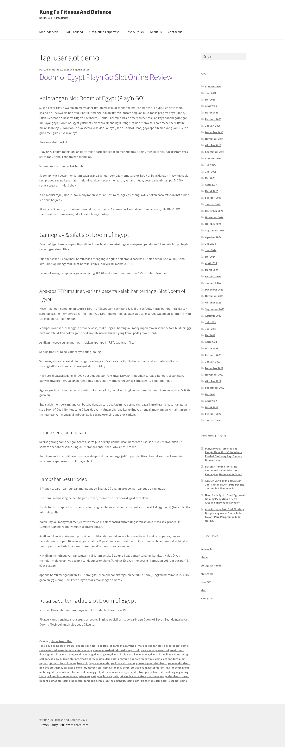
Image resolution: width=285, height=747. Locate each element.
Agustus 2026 (213, 86)
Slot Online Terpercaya (104, 32)
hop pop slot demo (50, 667)
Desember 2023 (214, 289)
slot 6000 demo (120, 667)
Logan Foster (81, 69)
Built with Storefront (74, 725)
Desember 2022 (214, 368)
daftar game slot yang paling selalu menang (66, 654)
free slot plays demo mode (93, 663)
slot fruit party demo (146, 672)
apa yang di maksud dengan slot (143, 645)
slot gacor (207, 574)
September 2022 (214, 387)
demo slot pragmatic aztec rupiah (83, 659)
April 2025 (211, 184)
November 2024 (214, 217)
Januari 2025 (212, 204)
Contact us (175, 32)
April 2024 (211, 263)
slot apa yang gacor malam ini (149, 667)
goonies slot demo (179, 663)
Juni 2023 (210, 329)
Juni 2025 (210, 171)
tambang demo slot (96, 681)
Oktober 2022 (213, 381)
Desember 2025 (214, 132)
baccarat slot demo (176, 645)
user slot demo (178, 681)
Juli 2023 (210, 322)
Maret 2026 (211, 112)
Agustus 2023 (213, 315)
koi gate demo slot (74, 667)
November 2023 (214, 296)
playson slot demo (98, 667)
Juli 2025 (210, 165)
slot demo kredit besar (65, 672)
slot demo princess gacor (117, 672)
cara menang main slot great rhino (162, 650)
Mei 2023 (210, 335)
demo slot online (160, 654)
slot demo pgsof (90, 672)
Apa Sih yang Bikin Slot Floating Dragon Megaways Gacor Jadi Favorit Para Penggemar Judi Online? (224, 514)
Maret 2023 (211, 348)
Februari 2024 (213, 276)
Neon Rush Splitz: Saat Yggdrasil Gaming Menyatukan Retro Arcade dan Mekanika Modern (225, 499)
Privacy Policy (135, 32)
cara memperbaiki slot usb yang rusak (116, 650)
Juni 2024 (210, 250)
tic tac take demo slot (154, 681)
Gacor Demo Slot (61, 641)
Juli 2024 (210, 243)
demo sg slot (102, 654)
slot (203, 590)
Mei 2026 (210, 99)
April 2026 (211, 106)
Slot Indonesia (49, 32)
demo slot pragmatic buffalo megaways (129, 659)
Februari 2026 (213, 119)
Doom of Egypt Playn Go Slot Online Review (105, 77)
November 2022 (214, 374)
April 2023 (211, 342)
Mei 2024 (210, 256)
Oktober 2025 (213, 145)
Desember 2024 (214, 211)
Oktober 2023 (213, 302)
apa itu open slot (86, 645)
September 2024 (214, 230)
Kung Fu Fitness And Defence (75, 12)
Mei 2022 (210, 394)
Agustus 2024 (213, 237)
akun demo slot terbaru (60, 645)
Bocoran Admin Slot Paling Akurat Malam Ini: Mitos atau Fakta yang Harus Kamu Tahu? (223, 470)
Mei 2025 (210, 178)
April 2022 (211, 401)
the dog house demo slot (124, 681)
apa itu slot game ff (110, 645)
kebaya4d (206, 549)
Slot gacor (207, 598)
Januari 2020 (212, 420)
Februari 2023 (213, 355)
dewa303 (206, 582)
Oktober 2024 (213, 224)
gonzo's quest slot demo (151, 663)
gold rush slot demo (123, 663)
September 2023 (214, 309)
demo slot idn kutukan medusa (130, 654)
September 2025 (214, 152)
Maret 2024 (211, 270)
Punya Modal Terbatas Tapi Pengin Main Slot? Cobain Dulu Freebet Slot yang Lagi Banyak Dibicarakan (223, 454)
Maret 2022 (211, 407)
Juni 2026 (210, 93)
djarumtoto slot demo (62, 663)
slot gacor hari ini (211, 565)
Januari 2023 (212, 361)
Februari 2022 (213, 414)
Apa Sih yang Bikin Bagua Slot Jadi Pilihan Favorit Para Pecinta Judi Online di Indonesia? (224, 484)
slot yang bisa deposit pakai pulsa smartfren (118, 676)
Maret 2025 (211, 191)
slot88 (204, 557)
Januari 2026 (212, 125)
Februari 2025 (213, 197)
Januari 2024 (212, 283)
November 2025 (214, 139)
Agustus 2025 (213, 158)
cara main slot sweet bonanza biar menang (65, 650)
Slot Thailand (74, 32)
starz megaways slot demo (163, 676)
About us (156, 32)
